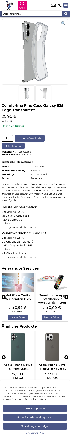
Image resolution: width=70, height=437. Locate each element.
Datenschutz (32, 433)
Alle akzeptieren (35, 408)
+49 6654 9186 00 (59, 5)
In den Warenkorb (30, 138)
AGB (42, 433)
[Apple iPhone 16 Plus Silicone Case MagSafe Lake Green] (17, 347)
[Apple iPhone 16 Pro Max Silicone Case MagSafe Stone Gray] (52, 347)
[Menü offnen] (65, 5)
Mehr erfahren (18, 317)
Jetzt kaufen (13, 146)
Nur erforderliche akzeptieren (35, 417)
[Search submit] (65, 13)
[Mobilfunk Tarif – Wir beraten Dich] (18, 282)
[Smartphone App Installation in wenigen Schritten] (52, 282)
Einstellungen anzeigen (35, 426)
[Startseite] (9, 5)
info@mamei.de (53, 5)
